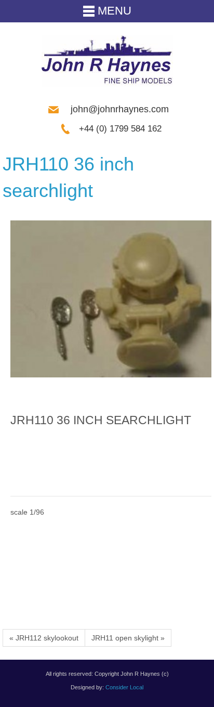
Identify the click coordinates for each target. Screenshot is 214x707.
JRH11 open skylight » (128, 638)
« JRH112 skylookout (43, 638)
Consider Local (124, 687)
